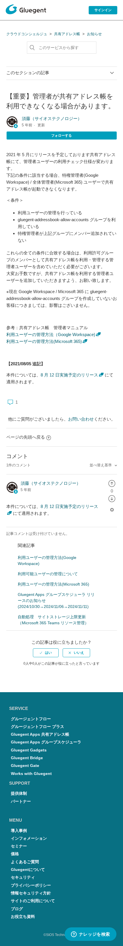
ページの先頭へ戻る (25, 437)
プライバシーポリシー (31, 885)
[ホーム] (26, 10)
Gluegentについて (28, 870)
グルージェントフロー (31, 719)
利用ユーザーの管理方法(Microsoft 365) (44, 341)
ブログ (17, 909)
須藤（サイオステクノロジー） (52, 118)
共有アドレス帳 (67, 34)
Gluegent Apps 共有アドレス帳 (40, 734)
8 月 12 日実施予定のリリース (69, 374)
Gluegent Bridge (27, 758)
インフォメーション (29, 838)
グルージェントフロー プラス (37, 727)
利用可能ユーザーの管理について (48, 574)
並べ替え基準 (101, 465)
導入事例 (19, 831)
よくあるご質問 (25, 862)
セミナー (19, 846)
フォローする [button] (61, 136)
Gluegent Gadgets (29, 750)
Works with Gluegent (31, 774)
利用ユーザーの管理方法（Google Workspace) (50, 334)
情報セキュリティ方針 (31, 893)
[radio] (111, 483)
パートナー (21, 801)
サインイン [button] (103, 10)
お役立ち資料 (23, 916)
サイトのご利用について (33, 901)
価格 (15, 854)
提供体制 (19, 793)
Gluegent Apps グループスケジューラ (46, 742)
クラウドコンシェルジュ (26, 34)
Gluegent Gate (25, 766)
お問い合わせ (81, 419)
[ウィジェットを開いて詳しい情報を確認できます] (90, 934)
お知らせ (94, 34)
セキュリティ (23, 877)
